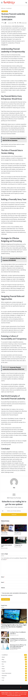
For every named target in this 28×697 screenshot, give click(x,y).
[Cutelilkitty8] (9, 2)
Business (4, 661)
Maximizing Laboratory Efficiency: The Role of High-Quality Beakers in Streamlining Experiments (18, 646)
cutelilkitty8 (24, 687)
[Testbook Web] (7, 528)
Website (3, 587)
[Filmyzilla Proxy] (21, 528)
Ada (4, 22)
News (3, 668)
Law (3, 680)
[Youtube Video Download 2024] (7, 540)
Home (3, 8)
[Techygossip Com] (21, 540)
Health (3, 671)
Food (3, 677)
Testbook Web (4, 532)
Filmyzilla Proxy (18, 532)
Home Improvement (6, 673)
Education (4, 675)
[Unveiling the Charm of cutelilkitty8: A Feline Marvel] (5, 634)
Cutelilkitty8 (8, 8)
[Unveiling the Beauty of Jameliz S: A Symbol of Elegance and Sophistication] (5, 640)
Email (2, 582)
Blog (3, 659)
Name (3, 577)
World (3, 657)
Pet (3, 664)
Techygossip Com (18, 545)
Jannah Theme (4, 692)
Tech (3, 666)
